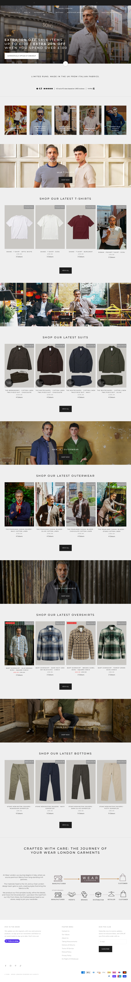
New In (27, 12)
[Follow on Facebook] (6, 966)
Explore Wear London (112, 12)
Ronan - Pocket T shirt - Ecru (111, 252)
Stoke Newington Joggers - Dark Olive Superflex (81, 807)
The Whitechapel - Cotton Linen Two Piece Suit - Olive (111, 391)
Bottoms (59, 12)
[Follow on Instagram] (11, 966)
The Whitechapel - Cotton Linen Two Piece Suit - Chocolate (50, 391)
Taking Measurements (69, 941)
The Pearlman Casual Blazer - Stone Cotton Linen (111, 530)
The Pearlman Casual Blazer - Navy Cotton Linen (19, 530)
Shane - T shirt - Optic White (19, 251)
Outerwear (39, 12)
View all (65, 270)
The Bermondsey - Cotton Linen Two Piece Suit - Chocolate (19, 391)
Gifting (94, 12)
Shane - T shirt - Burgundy (81, 251)
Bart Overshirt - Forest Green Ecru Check (111, 668)
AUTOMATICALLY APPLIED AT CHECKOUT (21, 56)
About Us (65, 938)
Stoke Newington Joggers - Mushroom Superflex (19, 807)
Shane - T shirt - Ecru (50, 251)
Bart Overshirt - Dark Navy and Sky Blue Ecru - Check (50, 668)
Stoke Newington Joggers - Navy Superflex (50, 807)
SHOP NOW (65, 180)
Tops (50, 12)
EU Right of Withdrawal (70, 959)
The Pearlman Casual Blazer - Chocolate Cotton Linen (80, 530)
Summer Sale (14, 12)
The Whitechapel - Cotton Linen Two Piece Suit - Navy (80, 391)
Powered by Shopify (31, 974)
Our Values (66, 935)
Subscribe (105, 949)
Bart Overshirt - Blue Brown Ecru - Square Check (19, 669)
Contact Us (65, 931)
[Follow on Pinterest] (15, 966)
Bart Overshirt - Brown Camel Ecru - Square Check (81, 668)
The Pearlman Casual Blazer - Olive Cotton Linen (50, 530)
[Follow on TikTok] (20, 966)
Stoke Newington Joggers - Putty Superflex (111, 807)
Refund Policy (66, 952)
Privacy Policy (66, 955)
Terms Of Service (68, 948)
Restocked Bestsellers (77, 12)
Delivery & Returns (68, 945)
